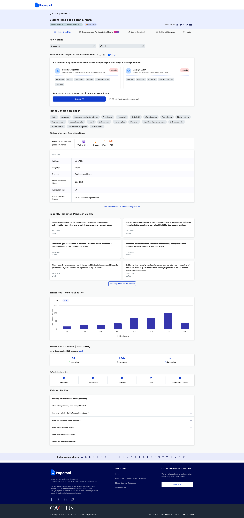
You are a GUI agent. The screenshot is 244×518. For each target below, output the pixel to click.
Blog (117, 474)
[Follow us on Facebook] (51, 499)
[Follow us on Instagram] (72, 499)
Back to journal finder (61, 14)
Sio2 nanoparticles (176, 122)
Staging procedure (58, 122)
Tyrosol (91, 122)
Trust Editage (120, 488)
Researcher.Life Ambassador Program (130, 478)
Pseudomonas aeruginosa (77, 127)
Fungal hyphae (120, 122)
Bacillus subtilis (97, 127)
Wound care (134, 122)
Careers (190, 514)
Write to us (177, 484)
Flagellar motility (57, 127)
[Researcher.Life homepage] (75, 472)
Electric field (122, 117)
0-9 (184, 457)
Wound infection (151, 117)
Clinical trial (136, 117)
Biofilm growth (104, 122)
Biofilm (53, 117)
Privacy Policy (152, 514)
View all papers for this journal (122, 284)
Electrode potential (76, 122)
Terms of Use (180, 514)
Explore (78, 99)
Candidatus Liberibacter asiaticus (86, 117)
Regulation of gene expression (154, 122)
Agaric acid (65, 117)
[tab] (122, 398)
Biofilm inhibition (183, 117)
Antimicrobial (107, 117)
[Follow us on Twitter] (58, 499)
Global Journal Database (125, 483)
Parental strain (167, 117)
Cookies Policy (166, 514)
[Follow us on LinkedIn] (65, 499)
